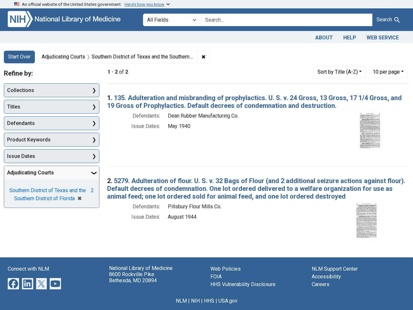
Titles (13, 107)
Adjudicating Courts (30, 173)
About (324, 38)
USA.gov (227, 301)
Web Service (383, 38)
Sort (337, 72)
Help (349, 38)
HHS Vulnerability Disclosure (243, 284)
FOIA (216, 277)
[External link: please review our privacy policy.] (13, 283)
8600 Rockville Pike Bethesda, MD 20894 (133, 277)
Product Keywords (29, 140)
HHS (209, 301)
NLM (181, 301)
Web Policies (225, 269)
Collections (20, 90)
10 (386, 71)
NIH (195, 301)
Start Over (19, 57)
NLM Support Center (335, 269)
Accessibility (326, 277)
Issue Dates (21, 156)
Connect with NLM (28, 269)
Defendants (21, 123)
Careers (320, 284)
